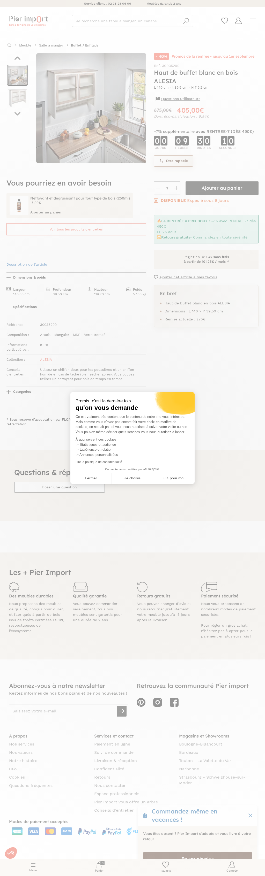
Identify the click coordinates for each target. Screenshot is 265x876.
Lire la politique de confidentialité (99, 462)
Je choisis (132, 478)
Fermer (91, 478)
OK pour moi (174, 478)
